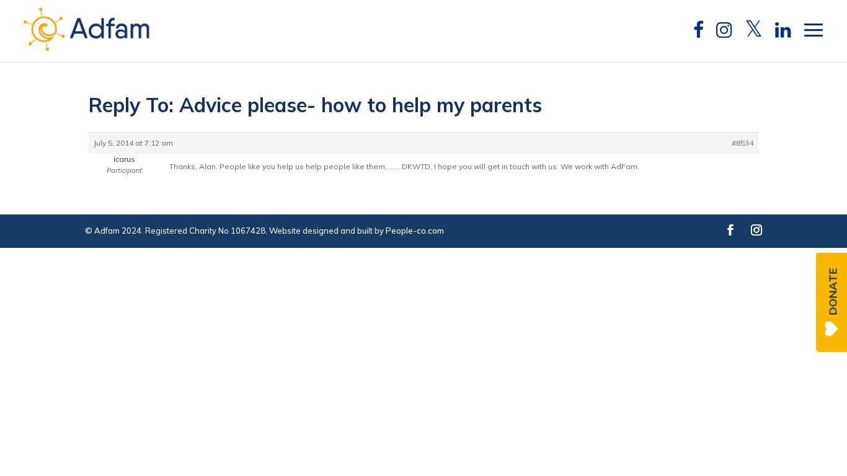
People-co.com (415, 231)
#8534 (742, 143)
